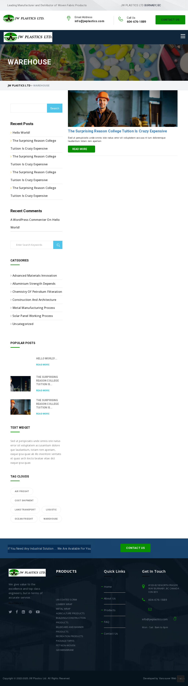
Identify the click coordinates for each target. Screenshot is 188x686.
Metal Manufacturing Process (33, 308)
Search (54, 108)
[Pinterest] (30, 612)
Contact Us (170, 19)
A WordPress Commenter (28, 220)
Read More (79, 149)
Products (109, 610)
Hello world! (21, 133)
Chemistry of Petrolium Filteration (37, 292)
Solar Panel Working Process (32, 316)
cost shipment (24, 500)
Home (108, 586)
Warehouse (51, 519)
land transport (25, 509)
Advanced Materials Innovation (34, 276)
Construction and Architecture (34, 300)
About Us (110, 598)
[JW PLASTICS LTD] (23, 18)
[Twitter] (10, 612)
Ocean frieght (24, 519)
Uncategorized (22, 324)
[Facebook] (17, 612)
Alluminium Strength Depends (33, 284)
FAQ (106, 622)
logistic (51, 509)
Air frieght (22, 491)
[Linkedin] (23, 612)
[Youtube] (38, 612)
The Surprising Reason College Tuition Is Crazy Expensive (117, 131)
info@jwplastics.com (155, 619)
